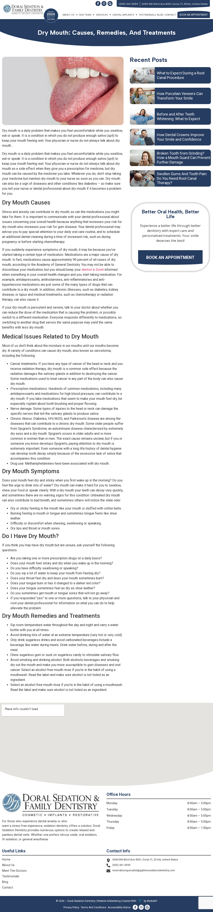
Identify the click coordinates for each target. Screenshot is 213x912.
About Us (8, 865)
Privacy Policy (71, 907)
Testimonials (147, 14)
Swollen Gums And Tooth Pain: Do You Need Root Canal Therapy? (182, 178)
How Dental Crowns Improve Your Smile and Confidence (180, 137)
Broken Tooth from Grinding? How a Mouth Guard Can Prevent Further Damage (183, 157)
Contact (170, 14)
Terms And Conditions (93, 907)
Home (6, 859)
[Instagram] (104, 3)
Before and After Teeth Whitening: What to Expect (178, 116)
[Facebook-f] (97, 3)
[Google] (110, 3)
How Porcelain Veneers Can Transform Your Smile (180, 95)
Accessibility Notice (119, 907)
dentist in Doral (93, 270)
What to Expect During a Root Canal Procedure (180, 75)
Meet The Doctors (14, 871)
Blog (160, 14)
